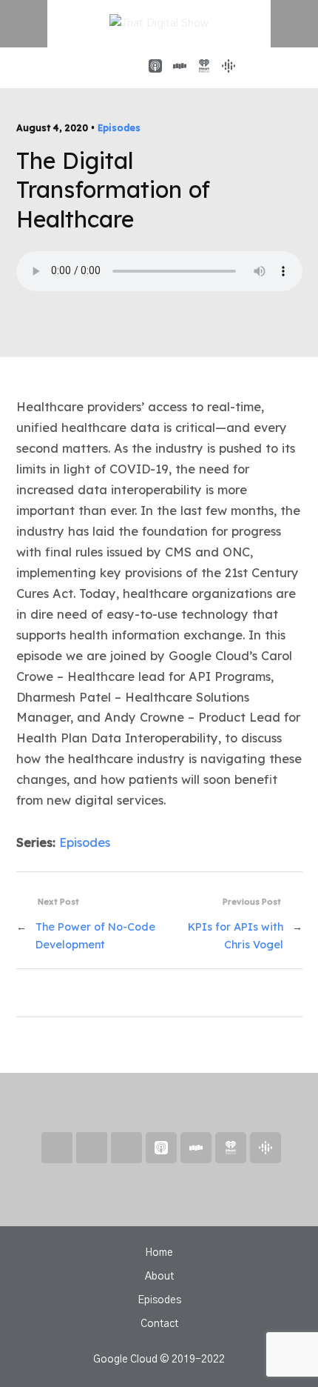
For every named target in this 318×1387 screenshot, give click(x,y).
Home (159, 1253)
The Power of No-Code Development (95, 936)
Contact (159, 1324)
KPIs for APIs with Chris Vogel (235, 936)
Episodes (119, 127)
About (159, 1276)
